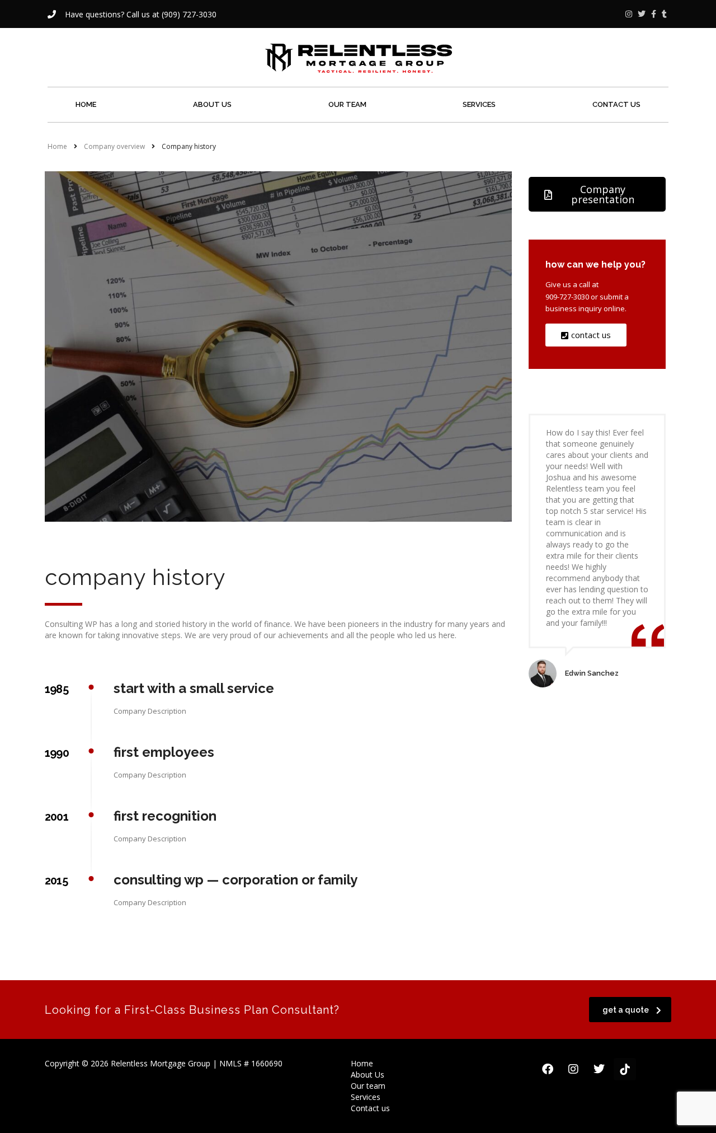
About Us (212, 104)
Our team (347, 104)
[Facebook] (547, 1069)
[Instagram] (573, 1069)
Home (86, 104)
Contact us (616, 104)
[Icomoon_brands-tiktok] (625, 1069)
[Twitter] (599, 1069)
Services (479, 104)
